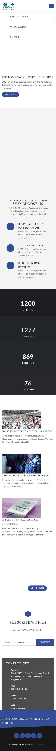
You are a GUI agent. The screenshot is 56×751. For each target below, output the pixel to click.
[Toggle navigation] (51, 6)
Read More (10, 94)
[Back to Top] (51, 746)
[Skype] (39, 736)
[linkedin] (34, 736)
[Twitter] (17, 736)
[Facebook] (22, 736)
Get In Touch (37, 588)
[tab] (28, 17)
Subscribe (45, 642)
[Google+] (28, 736)
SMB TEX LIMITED (40, 745)
